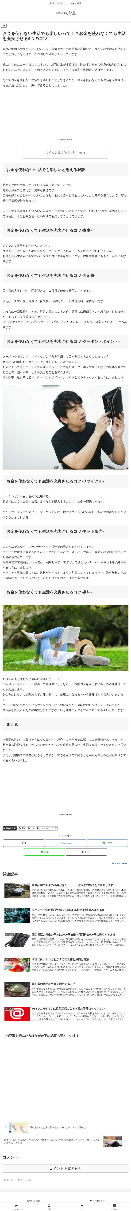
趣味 (23, 828)
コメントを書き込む (65, 1169)
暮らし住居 (11, 828)
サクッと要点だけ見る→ (62, 152)
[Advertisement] (65, 115)
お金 (32, 828)
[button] (86, 852)
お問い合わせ (33, 1200)
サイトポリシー (97, 1200)
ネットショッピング (48, 828)
